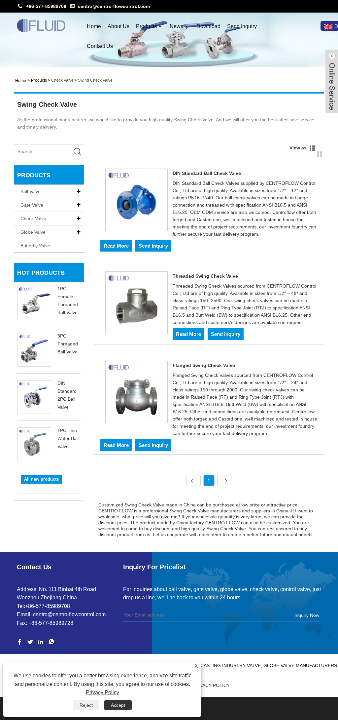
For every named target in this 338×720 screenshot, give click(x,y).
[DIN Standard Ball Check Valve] (136, 201)
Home (94, 26)
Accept (118, 705)
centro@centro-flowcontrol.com (114, 6)
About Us (118, 26)
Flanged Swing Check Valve (204, 365)
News (176, 26)
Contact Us (100, 46)
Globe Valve (33, 232)
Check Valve (62, 80)
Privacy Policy (211, 685)
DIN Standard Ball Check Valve (207, 173)
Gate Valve (31, 205)
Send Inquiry (242, 26)
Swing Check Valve (95, 80)
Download (208, 26)
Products (146, 26)
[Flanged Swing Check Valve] (136, 393)
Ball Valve (30, 191)
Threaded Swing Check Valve (205, 276)
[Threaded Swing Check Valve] (136, 304)
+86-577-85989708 (46, 6)
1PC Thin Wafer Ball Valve (68, 438)
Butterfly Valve (35, 245)
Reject (86, 705)
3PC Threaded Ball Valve (67, 343)
